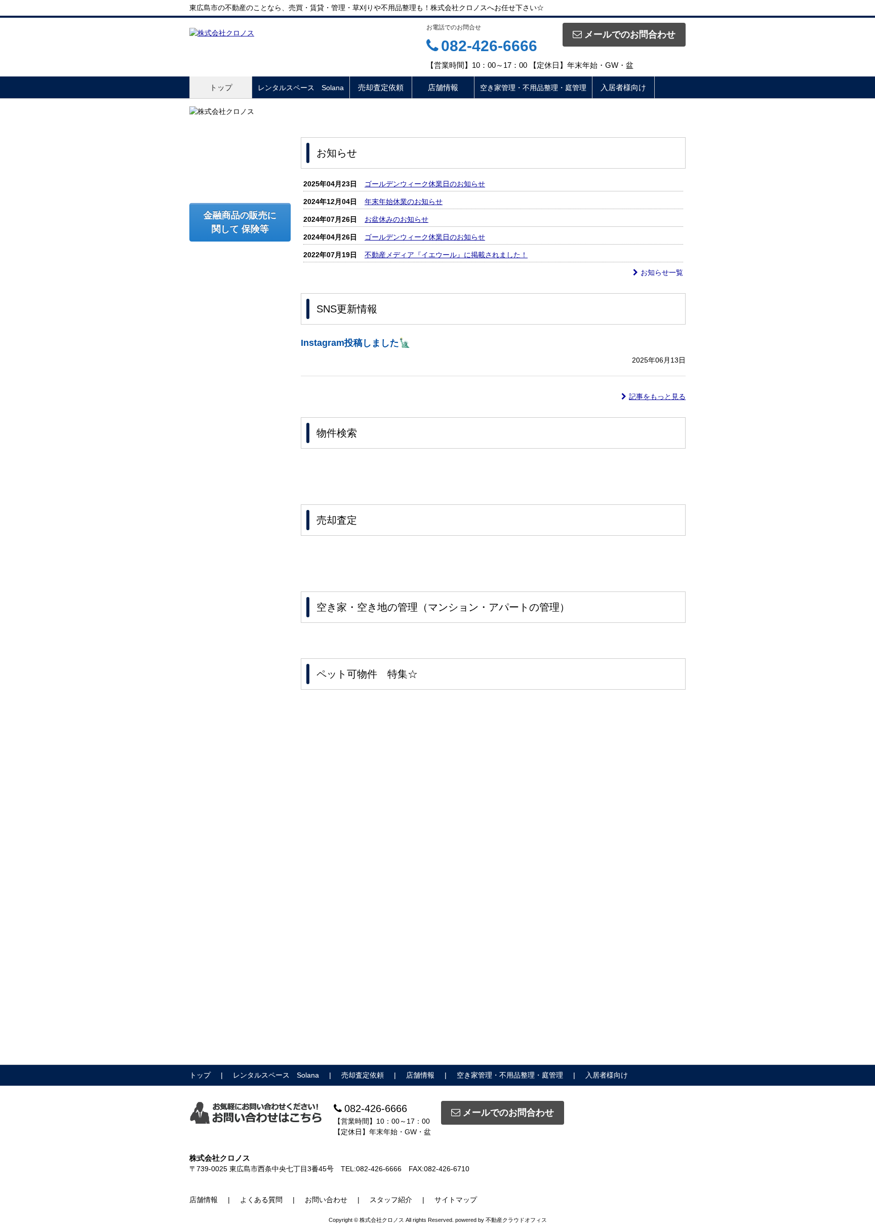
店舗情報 (443, 87)
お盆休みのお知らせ (396, 219)
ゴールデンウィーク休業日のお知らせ (425, 184)
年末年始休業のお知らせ (404, 201)
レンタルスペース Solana (301, 88)
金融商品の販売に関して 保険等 (240, 222)
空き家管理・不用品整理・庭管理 (533, 88)
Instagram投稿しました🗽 (355, 343)
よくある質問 (261, 1200)
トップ (221, 87)
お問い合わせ (326, 1200)
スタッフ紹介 (391, 1200)
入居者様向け (623, 87)
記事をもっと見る (657, 396)
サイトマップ (455, 1200)
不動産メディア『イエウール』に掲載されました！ (446, 255)
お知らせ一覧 (662, 272)
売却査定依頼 (381, 87)
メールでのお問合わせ (629, 34)
